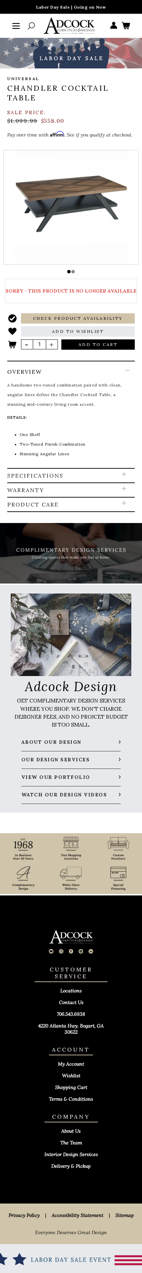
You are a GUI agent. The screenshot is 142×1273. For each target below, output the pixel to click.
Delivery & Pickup (71, 1166)
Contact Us (71, 1002)
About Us (71, 1131)
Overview (24, 371)
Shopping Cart (71, 1087)
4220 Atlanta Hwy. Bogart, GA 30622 (71, 1029)
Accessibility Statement (77, 1215)
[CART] (126, 26)
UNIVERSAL (23, 78)
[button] (69, 271)
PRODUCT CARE (33, 504)
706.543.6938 (71, 1014)
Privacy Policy (24, 1215)
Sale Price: (26, 112)
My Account (71, 1064)
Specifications (35, 475)
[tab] (71, 415)
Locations (71, 991)
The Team (71, 1143)
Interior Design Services (71, 1154)
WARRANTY (25, 490)
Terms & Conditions (71, 1099)
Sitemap (124, 1215)
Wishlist (71, 1076)
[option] (71, 207)
